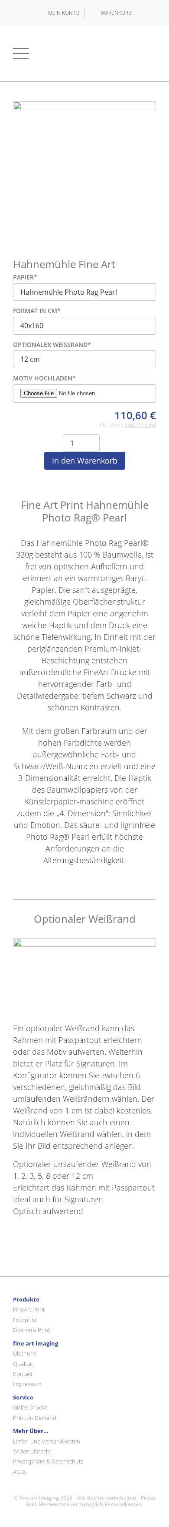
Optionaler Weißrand (52, 345)
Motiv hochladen (44, 378)
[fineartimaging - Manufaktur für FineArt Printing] (84, 53)
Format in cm (37, 311)
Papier (25, 277)
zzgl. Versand (140, 424)
